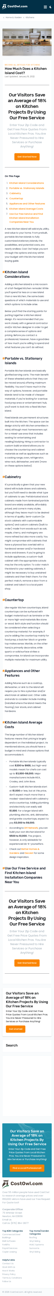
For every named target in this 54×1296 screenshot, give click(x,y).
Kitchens (30, 17)
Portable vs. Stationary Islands (26, 188)
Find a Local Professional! (27, 1168)
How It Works (8, 1270)
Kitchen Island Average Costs (26, 208)
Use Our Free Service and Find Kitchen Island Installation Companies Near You (26, 218)
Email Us (7, 1219)
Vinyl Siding (34, 1241)
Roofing (33, 1237)
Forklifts (6, 1244)
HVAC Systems (36, 1244)
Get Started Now (27, 156)
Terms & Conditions (12, 1277)
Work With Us (8, 1267)
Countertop (16, 198)
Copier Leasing (9, 1251)
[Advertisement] (27, 1086)
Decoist (29, 853)
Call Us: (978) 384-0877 (15, 1223)
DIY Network (31, 828)
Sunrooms (34, 1248)
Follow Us (6, 1281)
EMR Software (9, 1241)
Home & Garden (14, 17)
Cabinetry (15, 193)
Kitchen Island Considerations (26, 183)
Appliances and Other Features (27, 203)
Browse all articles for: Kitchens (22, 64)
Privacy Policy (9, 1274)
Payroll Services (9, 1248)
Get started (15, 1029)
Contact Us (7, 1263)
